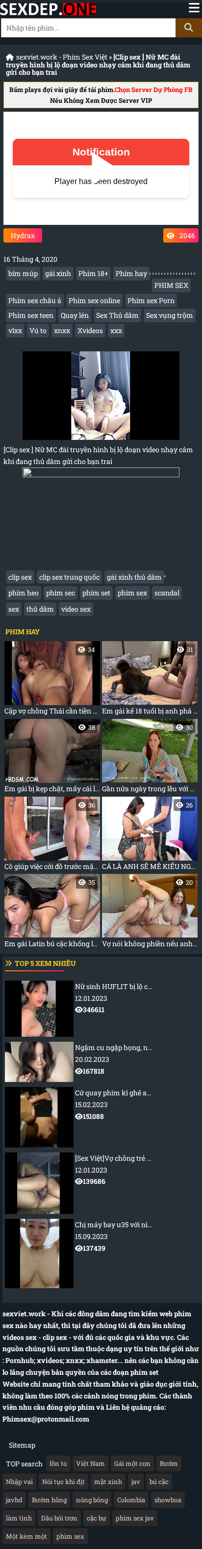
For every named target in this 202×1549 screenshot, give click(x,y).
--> (138, 998)
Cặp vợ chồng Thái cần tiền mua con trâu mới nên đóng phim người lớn (52, 680)
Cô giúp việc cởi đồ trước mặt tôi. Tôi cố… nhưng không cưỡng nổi (52, 836)
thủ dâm (40, 609)
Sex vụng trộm (169, 315)
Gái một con (132, 1463)
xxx (116, 330)
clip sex (20, 577)
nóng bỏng (92, 1499)
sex (13, 609)
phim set (96, 592)
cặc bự (96, 1518)
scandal (166, 592)
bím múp (23, 273)
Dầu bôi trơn (59, 1518)
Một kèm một (26, 1536)
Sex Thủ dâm (117, 315)
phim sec (60, 592)
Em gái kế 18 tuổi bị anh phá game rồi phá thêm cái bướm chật (150, 680)
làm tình (19, 1518)
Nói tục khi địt (63, 1481)
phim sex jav (135, 1518)
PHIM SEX (171, 285)
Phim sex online (94, 300)
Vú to (38, 330)
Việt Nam (90, 1463)
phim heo (23, 592)
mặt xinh (108, 1481)
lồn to (58, 1463)
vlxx (15, 330)
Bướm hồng (49, 1499)
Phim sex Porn (151, 300)
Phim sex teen (30, 315)
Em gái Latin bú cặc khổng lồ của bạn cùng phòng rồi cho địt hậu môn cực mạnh (52, 913)
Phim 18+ (93, 273)
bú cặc (159, 1481)
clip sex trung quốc (69, 577)
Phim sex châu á (34, 300)
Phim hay (131, 273)
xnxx (62, 330)
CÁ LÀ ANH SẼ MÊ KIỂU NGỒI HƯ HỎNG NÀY (150, 836)
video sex (76, 609)
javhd (14, 1499)
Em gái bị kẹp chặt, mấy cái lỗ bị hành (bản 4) (52, 758)
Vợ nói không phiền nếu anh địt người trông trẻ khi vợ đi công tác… (150, 913)
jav (135, 1481)
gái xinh (58, 273)
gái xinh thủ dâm (134, 577)
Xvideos (90, 330)
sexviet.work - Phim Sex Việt (61, 57)
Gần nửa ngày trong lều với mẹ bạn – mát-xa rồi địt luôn (150, 758)
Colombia (131, 1499)
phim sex (132, 592)
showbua (167, 1499)
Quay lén (75, 315)
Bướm (169, 1463)
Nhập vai (19, 1481)
